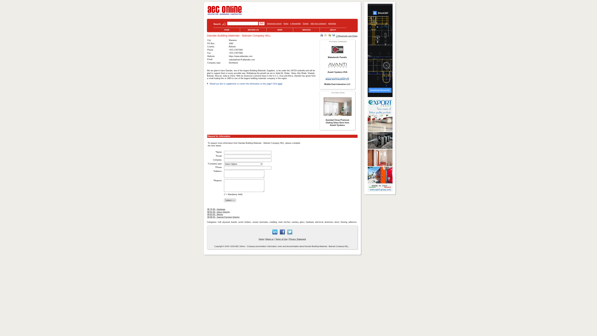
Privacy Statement (297, 239)
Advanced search (274, 24)
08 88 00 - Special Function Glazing (223, 217)
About (333, 30)
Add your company (318, 24)
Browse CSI (253, 30)
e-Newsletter (295, 24)
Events (306, 24)
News (286, 24)
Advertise (332, 24)
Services (306, 30)
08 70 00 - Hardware (216, 209)
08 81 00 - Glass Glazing (218, 212)
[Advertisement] (331, 163)
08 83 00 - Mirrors (215, 214)
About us (270, 239)
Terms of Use (281, 239)
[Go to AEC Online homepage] (224, 15)
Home (226, 30)
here (280, 84)
